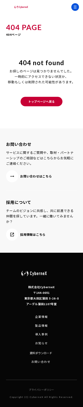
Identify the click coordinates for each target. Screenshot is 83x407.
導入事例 (41, 334)
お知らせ (41, 343)
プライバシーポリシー (41, 389)
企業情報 (41, 317)
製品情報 (41, 326)
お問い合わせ (41, 362)
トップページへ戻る (41, 101)
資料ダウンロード (41, 353)
